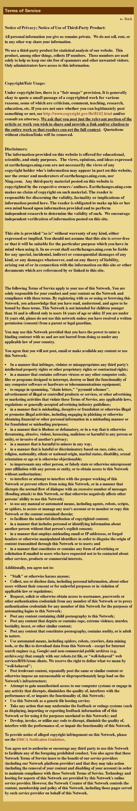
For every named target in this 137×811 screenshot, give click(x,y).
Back (128, 18)
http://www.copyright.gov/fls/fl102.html (77, 113)
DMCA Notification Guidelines (40, 739)
